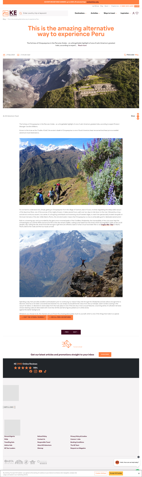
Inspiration (125, 13)
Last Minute (95, 6)
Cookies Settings (101, 473)
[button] (137, 13)
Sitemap (40, 448)
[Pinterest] (137, 118)
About (106, 6)
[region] (71, 473)
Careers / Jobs (75, 439)
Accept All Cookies (116, 473)
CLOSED (137, 6)
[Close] (139, 473)
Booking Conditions (77, 442)
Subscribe (105, 354)
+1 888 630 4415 (126, 6)
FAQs (6, 439)
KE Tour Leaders (9, 448)
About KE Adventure (44, 445)
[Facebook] (137, 114)
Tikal (111, 224)
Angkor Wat (105, 224)
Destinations (80, 13)
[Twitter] (137, 116)
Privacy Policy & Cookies (79, 436)
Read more (82, 45)
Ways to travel (109, 13)
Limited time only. (93, 2)
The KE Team (75, 445)
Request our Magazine (78, 448)
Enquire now (115, 6)
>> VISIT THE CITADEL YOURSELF (33, 317)
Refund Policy (42, 436)
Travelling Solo (9, 442)
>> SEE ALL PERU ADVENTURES (60, 317)
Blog (101, 6)
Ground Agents (9, 436)
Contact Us (41, 439)
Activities (94, 13)
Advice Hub (8, 445)
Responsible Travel (43, 442)
